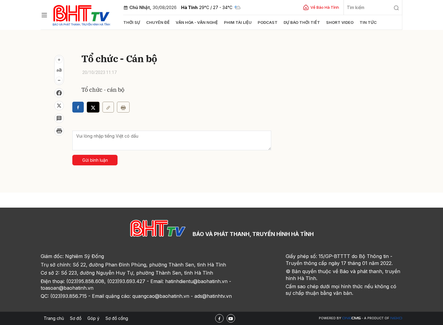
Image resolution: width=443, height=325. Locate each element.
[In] (123, 107)
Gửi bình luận (95, 160)
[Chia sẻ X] (93, 107)
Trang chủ (54, 318)
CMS (351, 318)
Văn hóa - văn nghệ (197, 22)
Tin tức (368, 22)
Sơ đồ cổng (116, 318)
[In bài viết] (59, 131)
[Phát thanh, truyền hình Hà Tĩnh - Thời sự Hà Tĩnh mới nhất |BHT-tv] (81, 14)
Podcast (268, 22)
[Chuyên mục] (44, 15)
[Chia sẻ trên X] (59, 105)
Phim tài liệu (238, 22)
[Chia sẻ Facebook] (59, 93)
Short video (339, 22)
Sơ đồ (75, 318)
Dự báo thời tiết (302, 22)
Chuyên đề (158, 22)
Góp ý (93, 318)
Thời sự (131, 22)
